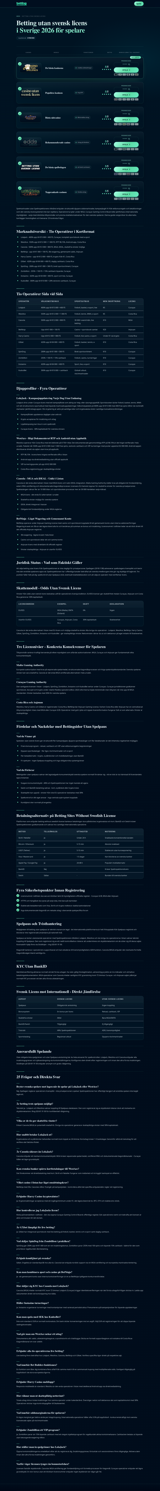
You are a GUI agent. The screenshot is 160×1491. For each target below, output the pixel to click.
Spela (138, 3)
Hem (18, 16)
